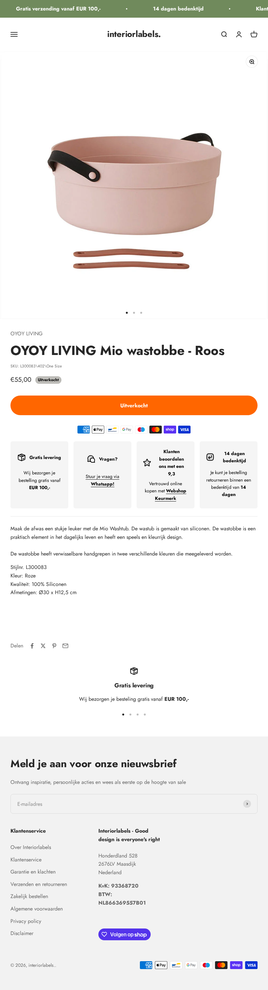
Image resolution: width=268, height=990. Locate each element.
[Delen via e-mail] (65, 645)
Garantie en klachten (33, 871)
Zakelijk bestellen (29, 896)
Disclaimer (21, 933)
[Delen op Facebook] (32, 645)
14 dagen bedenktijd (174, 8)
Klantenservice (26, 859)
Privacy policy (25, 921)
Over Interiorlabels (30, 847)
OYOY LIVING (26, 333)
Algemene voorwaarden (36, 908)
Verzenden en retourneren (38, 884)
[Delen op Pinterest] (54, 645)
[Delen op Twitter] (43, 645)
